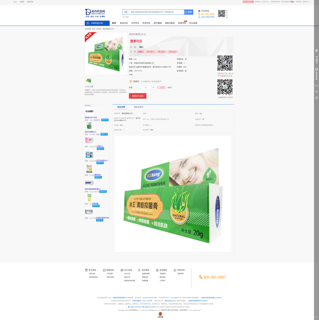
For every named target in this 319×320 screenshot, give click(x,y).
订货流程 (110, 274)
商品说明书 (138, 107)
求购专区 (299, 2)
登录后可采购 (137, 96)
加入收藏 (90, 86)
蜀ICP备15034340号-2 (149, 307)
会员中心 (265, 2)
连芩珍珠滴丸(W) (102, 160)
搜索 (190, 12)
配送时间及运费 (129, 281)
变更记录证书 (169, 301)
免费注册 (30, 2)
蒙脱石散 (98, 175)
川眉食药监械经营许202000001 (198, 301)
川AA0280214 (175, 298)
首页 (114, 23)
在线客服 (205, 11)
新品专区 (124, 23)
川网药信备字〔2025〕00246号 (142, 301)
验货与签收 (110, 277)
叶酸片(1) (100, 146)
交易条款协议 (93, 277)
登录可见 (136, 41)
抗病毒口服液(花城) (102, 218)
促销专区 (182, 23)
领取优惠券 (170, 23)
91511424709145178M (150, 298)
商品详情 (121, 107)
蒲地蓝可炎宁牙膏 (91, 117)
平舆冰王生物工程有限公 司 (144, 63)
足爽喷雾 (95, 203)
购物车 (258, 2)
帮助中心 (306, 2)
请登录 (22, 2)
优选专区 (146, 23)
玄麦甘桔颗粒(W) (90, 132)
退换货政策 (146, 274)
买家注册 (92, 274)
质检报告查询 (275, 2)
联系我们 (163, 277)
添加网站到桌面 (248, 2)
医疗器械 (158, 23)
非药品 (98, 29)
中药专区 (135, 23)
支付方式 (127, 274)
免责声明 (180, 274)
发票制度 (145, 281)
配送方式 (127, 277)
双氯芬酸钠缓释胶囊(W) (93, 189)
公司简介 (163, 281)
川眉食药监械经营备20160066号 (211, 298)
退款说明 (145, 277)
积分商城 (193, 23)
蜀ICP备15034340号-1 (135, 307)
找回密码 (163, 274)
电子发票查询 (285, 2)
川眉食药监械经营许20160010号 (123, 298)
